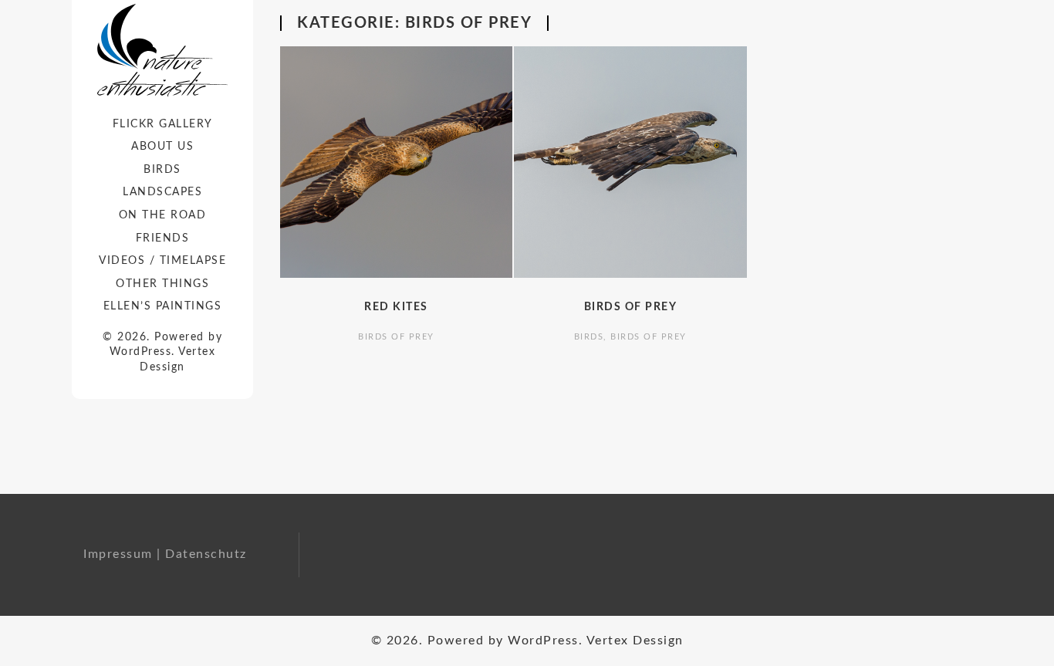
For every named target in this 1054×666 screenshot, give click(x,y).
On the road (163, 215)
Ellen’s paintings (162, 306)
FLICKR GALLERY (163, 124)
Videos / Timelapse (162, 260)
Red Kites (396, 307)
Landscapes (162, 192)
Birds (162, 169)
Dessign (162, 367)
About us (162, 146)
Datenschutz (206, 554)
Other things (162, 284)
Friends (163, 238)
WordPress (141, 352)
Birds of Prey (396, 337)
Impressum (118, 554)
